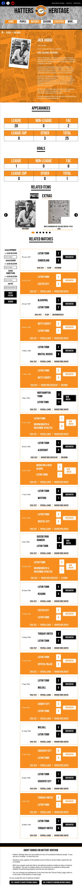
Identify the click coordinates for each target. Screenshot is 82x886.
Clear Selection (12, 253)
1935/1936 (33, 765)
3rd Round (64, 385)
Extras (47, 196)
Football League (45, 291)
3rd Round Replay (58, 315)
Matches (35, 21)
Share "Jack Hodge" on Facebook (47, 52)
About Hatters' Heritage (58, 3)
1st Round (64, 578)
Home (11, 21)
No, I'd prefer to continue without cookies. (57, 882)
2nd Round (64, 457)
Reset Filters (10, 294)
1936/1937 (40, 268)
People (23, 21)
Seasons (47, 21)
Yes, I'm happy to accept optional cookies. (24, 882)
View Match (69, 257)
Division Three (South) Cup (49, 385)
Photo (34, 196)
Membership (77, 3)
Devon (52, 49)
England (58, 49)
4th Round (58, 268)
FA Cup (49, 268)
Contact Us (69, 3)
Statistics (59, 21)
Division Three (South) (61, 291)
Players (8, 32)
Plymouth (45, 49)
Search (10, 301)
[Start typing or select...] (10, 256)
